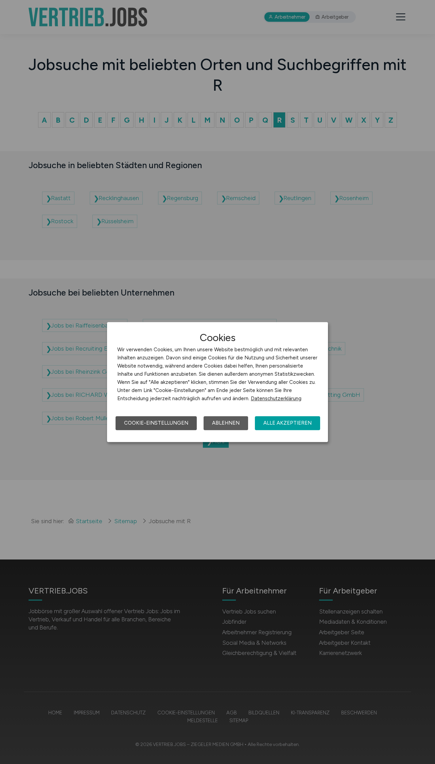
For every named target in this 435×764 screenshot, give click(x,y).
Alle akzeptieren (287, 423)
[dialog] (217, 382)
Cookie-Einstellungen (156, 423)
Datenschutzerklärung (276, 398)
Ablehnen (226, 423)
